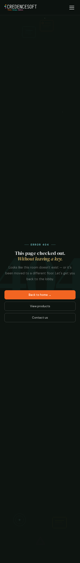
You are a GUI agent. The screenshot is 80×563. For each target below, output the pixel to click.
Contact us (40, 318)
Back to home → (40, 295)
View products (40, 306)
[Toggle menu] (72, 7)
